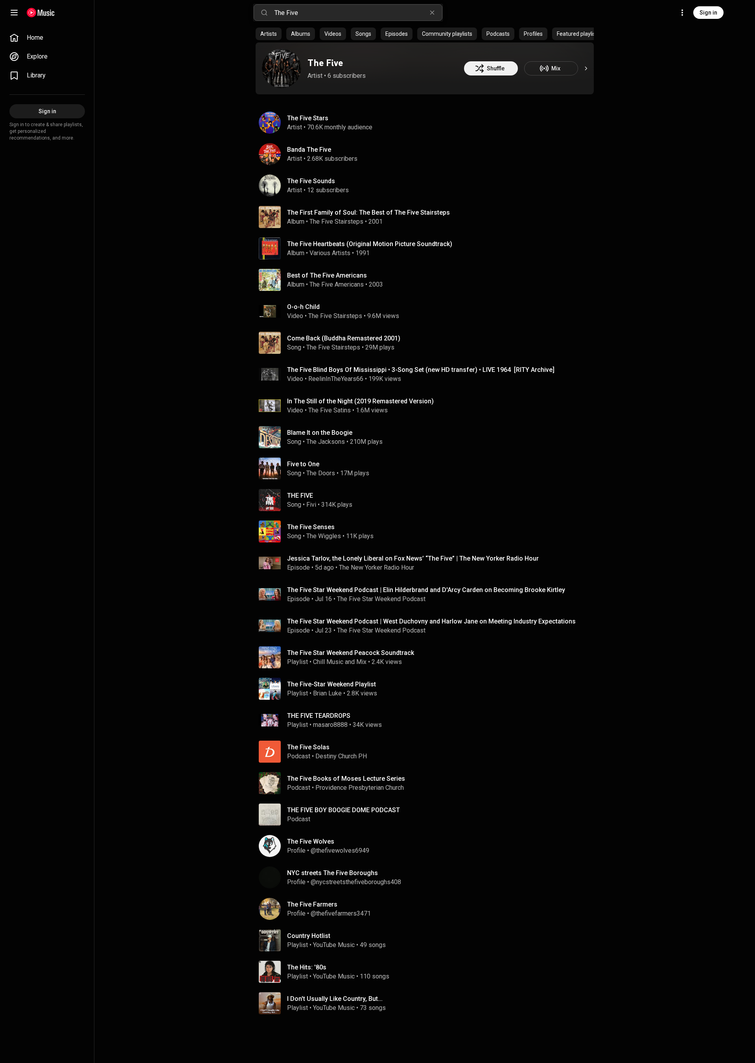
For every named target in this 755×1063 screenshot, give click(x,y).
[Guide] (14, 12)
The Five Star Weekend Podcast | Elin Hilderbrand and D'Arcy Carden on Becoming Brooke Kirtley (426, 590)
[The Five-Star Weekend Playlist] (428, 688)
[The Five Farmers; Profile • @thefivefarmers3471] (428, 909)
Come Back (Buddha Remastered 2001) (343, 338)
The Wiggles (323, 536)
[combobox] (358, 12)
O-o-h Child (303, 307)
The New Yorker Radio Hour (376, 567)
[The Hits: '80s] (428, 972)
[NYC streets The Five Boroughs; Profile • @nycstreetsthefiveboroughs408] (428, 877)
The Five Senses (311, 527)
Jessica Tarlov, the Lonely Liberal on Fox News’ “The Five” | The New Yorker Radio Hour (413, 558)
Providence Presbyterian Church (359, 787)
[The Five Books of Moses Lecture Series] (428, 783)
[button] (269, 217)
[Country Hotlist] (428, 940)
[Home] (41, 12)
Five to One (303, 464)
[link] (47, 37)
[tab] (269, 34)
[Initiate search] (264, 12)
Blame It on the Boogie (319, 432)
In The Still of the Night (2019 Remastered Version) (360, 401)
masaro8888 (330, 724)
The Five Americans (336, 284)
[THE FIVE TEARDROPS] (428, 720)
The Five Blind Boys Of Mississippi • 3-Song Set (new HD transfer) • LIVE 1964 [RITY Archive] (420, 369)
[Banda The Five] (428, 154)
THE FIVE (300, 495)
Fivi (311, 504)
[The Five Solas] (428, 751)
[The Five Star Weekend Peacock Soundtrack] (428, 657)
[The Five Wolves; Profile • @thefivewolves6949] (428, 846)
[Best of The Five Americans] (428, 280)
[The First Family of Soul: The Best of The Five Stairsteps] (428, 217)
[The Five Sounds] (428, 185)
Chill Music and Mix (339, 662)
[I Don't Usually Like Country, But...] (428, 1003)
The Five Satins (329, 410)
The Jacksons (325, 441)
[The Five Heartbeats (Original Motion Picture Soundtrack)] (428, 248)
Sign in (708, 12)
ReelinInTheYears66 (335, 379)
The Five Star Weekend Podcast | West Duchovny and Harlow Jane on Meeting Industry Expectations (431, 621)
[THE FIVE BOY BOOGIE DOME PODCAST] (428, 814)
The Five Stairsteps (336, 221)
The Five (325, 62)
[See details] (586, 68)
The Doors (320, 473)
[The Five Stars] (428, 122)
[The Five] (281, 68)
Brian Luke (327, 693)
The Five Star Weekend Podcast (381, 599)
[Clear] (432, 12)
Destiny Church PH (341, 756)
